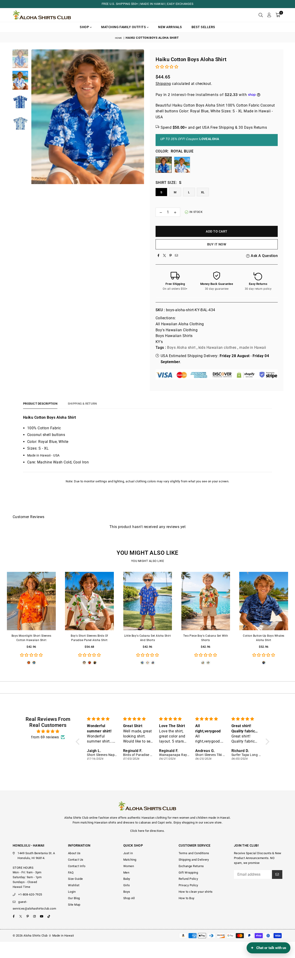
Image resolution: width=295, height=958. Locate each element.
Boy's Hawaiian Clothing (177, 330)
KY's (159, 342)
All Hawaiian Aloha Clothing (180, 324)
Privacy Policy (188, 885)
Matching (129, 859)
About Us (74, 853)
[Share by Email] (177, 256)
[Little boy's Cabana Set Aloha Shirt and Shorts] (147, 601)
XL (203, 192)
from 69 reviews (45, 737)
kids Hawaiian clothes (217, 347)
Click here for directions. (147, 831)
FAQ (71, 872)
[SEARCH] (261, 15)
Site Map (74, 904)
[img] (48, 731)
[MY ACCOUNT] (269, 15)
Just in (128, 853)
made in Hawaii (252, 347)
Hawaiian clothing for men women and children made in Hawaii (186, 817)
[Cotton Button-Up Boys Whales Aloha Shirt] (263, 601)
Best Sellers (203, 27)
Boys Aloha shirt (181, 347)
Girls (126, 885)
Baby (126, 878)
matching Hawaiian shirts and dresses (107, 822)
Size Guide (75, 878)
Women (128, 866)
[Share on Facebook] (159, 256)
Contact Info (77, 866)
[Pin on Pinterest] (171, 256)
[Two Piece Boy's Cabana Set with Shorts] (205, 601)
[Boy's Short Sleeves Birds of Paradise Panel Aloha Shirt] (89, 601)
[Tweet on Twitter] (165, 256)
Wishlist (74, 885)
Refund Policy (188, 878)
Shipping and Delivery (194, 859)
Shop (85, 27)
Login (72, 891)
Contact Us (75, 859)
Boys (126, 891)
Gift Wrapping (188, 872)
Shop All (129, 898)
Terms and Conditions (194, 853)
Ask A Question (264, 256)
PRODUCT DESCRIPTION (40, 403)
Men (126, 872)
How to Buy (187, 898)
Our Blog (74, 898)
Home (118, 38)
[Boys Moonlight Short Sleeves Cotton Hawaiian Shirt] (31, 601)
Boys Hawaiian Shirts (174, 336)
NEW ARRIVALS (170, 27)
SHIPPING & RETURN (82, 403)
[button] (278, 15)
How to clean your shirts (196, 891)
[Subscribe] (277, 874)
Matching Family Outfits (124, 27)
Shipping (163, 83)
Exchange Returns (191, 866)
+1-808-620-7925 (30, 894)
